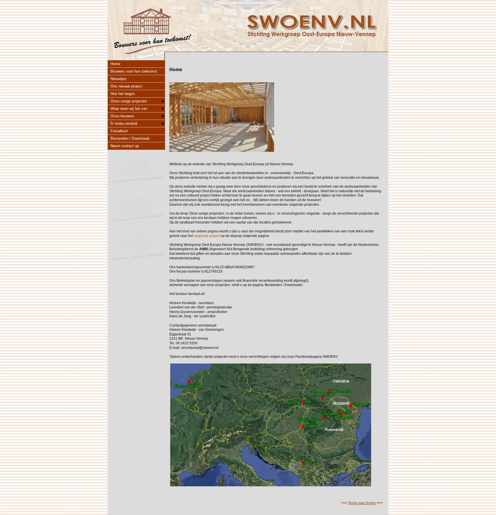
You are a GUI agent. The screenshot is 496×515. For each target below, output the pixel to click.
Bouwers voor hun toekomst (134, 71)
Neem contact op (125, 146)
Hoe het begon (123, 94)
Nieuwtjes (119, 79)
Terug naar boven (362, 503)
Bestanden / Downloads (130, 138)
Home (115, 64)
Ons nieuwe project (126, 86)
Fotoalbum (119, 131)
